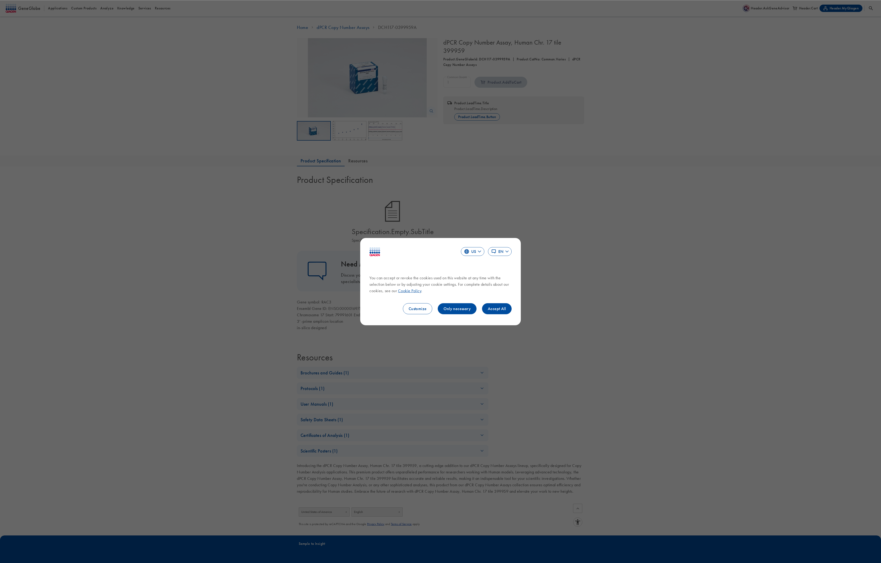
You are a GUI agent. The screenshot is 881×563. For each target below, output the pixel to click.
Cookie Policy (409, 290)
